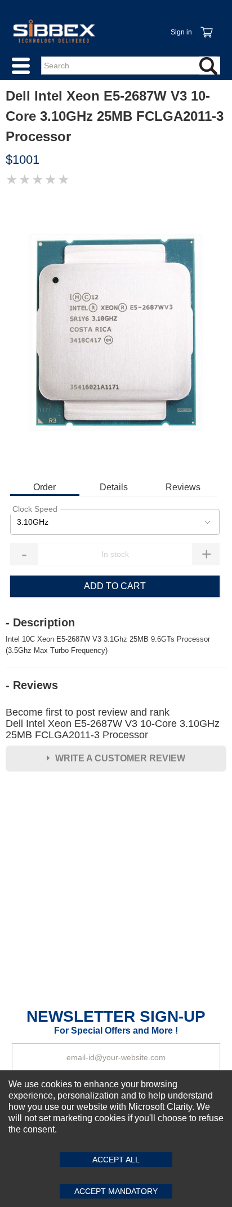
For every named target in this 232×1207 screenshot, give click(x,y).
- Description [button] (40, 622)
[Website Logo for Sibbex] (54, 31)
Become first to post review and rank (113, 723)
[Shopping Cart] (206, 26)
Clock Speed (34, 508)
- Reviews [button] (32, 685)
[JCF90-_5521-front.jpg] (116, 332)
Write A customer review (120, 758)
